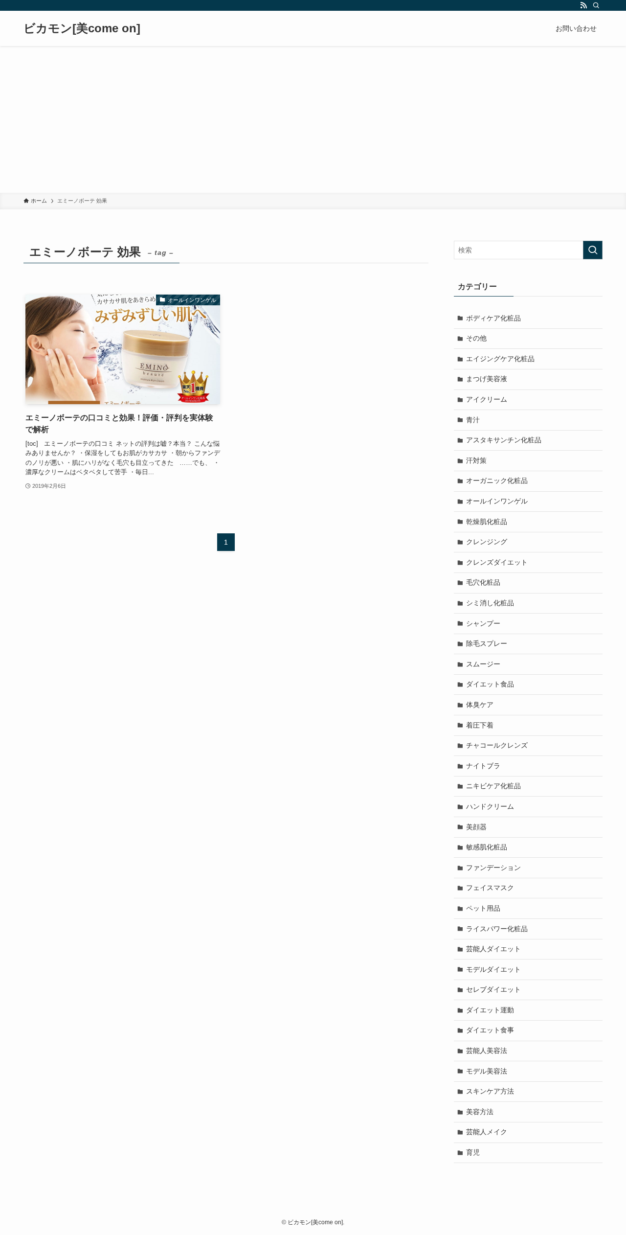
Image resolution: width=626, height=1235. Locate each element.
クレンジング (486, 542)
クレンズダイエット (497, 562)
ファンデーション (493, 867)
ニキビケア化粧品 (493, 786)
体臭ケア (479, 705)
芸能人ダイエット (493, 949)
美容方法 (479, 1112)
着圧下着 (479, 725)
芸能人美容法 (486, 1050)
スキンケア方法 (490, 1091)
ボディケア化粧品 (493, 318)
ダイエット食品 (490, 684)
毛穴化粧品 (483, 582)
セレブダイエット (493, 989)
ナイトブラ (483, 766)
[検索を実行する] (593, 250)
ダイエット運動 (490, 1010)
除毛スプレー (486, 643)
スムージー (483, 664)
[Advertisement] (313, 119)
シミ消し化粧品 (490, 603)
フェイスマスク (490, 888)
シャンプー (483, 623)
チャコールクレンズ (497, 745)
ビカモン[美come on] (81, 28)
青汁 (473, 420)
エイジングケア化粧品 (500, 359)
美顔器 (476, 827)
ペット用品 (483, 908)
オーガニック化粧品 (497, 480)
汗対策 (476, 460)
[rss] (583, 5)
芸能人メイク (486, 1132)
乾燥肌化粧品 (486, 522)
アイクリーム (486, 399)
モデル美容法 (486, 1071)
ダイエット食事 (490, 1030)
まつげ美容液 (486, 379)
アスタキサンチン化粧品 (503, 440)
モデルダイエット (493, 969)
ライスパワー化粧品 (497, 929)
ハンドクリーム (490, 806)
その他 (476, 338)
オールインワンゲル (497, 501)
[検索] (596, 5)
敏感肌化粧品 (486, 847)
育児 (473, 1152)
